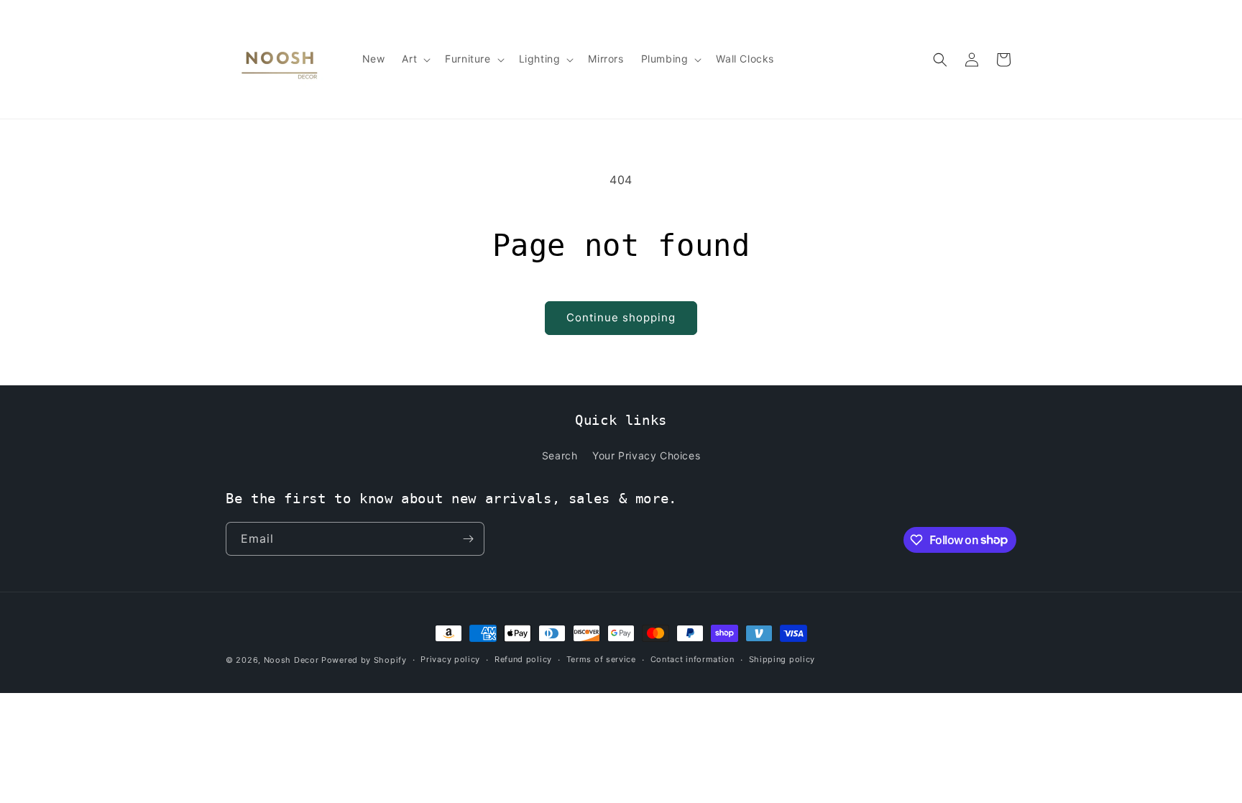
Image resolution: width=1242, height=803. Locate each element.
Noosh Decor (291, 660)
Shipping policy (782, 659)
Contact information (692, 659)
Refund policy (523, 659)
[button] (414, 59)
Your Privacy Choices (646, 455)
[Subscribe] (468, 539)
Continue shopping (621, 317)
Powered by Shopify (364, 660)
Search (560, 455)
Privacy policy (450, 659)
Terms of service (601, 659)
